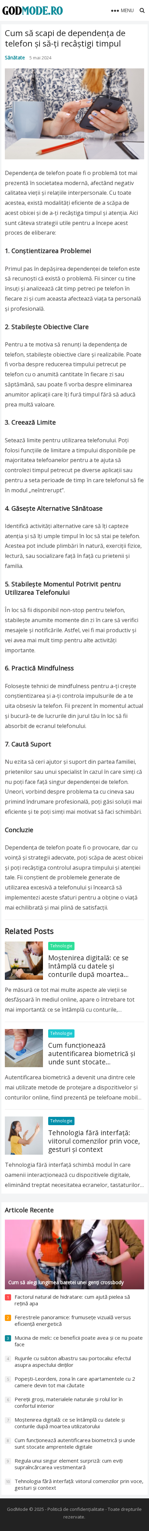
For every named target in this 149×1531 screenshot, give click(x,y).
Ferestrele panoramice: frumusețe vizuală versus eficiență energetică (73, 1321)
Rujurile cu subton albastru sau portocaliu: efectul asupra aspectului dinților (73, 1362)
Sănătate (15, 57)
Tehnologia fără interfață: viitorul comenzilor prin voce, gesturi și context (94, 1141)
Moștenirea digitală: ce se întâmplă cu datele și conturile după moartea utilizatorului (88, 970)
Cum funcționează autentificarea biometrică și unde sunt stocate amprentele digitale (91, 1057)
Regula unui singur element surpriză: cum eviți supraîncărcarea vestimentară (69, 1464)
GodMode (17, 1509)
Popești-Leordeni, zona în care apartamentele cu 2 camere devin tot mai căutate (75, 1382)
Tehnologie (61, 946)
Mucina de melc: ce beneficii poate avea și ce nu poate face (79, 1341)
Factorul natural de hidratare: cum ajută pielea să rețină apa (72, 1300)
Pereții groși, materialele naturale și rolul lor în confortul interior (69, 1402)
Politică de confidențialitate (75, 1509)
